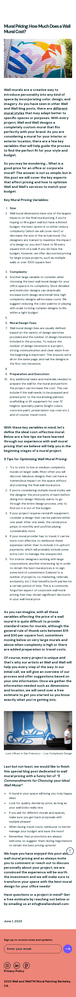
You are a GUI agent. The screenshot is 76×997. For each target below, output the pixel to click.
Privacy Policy (14, 971)
